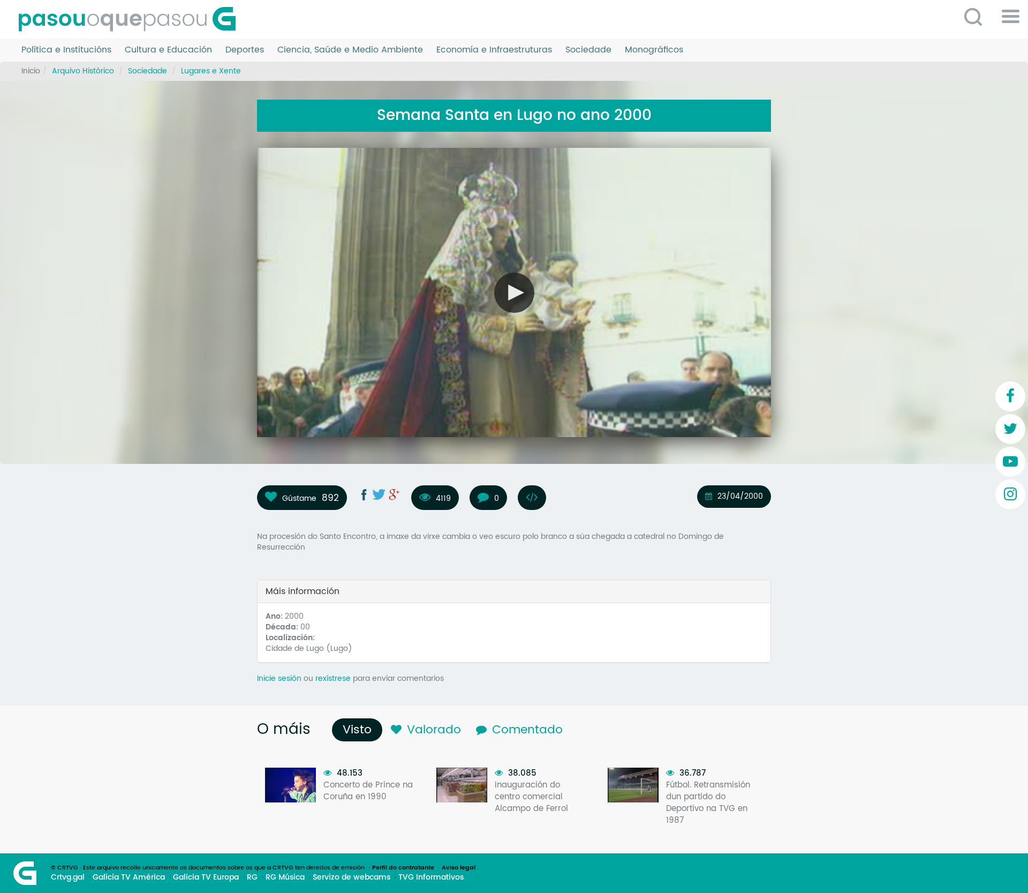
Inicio (30, 71)
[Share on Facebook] (364, 494)
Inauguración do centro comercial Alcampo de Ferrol (531, 796)
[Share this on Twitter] (379, 494)
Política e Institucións (66, 50)
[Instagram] (1010, 494)
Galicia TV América (129, 877)
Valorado (434, 730)
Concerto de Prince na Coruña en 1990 (368, 791)
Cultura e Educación (168, 50)
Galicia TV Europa (206, 877)
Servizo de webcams (351, 877)
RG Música (285, 877)
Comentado (527, 730)
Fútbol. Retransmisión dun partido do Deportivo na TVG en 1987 (708, 802)
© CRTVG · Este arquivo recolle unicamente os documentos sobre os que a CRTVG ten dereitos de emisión (208, 868)
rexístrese (333, 678)
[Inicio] (131, 19)
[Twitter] (1010, 429)
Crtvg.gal (68, 877)
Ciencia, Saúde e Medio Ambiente (350, 50)
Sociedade (588, 50)
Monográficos (654, 50)
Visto (360, 730)
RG (252, 877)
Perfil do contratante (403, 868)
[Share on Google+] (394, 494)
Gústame (299, 498)
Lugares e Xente (211, 71)
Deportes (244, 50)
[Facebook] (1010, 396)
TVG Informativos (431, 877)
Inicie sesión (279, 678)
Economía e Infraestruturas (494, 50)
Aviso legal (458, 868)
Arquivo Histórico (83, 71)
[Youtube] (1010, 462)
